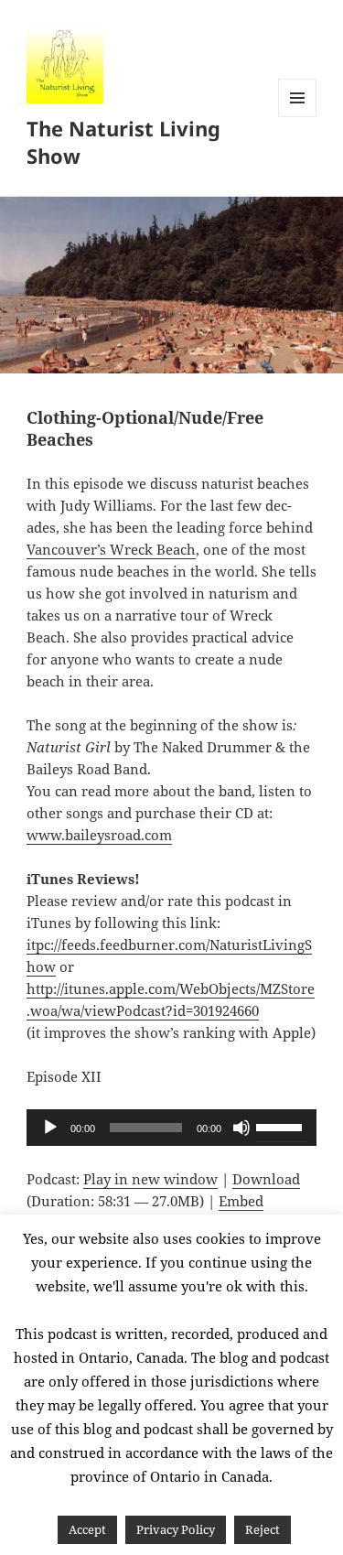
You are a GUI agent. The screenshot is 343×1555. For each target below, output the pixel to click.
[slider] (281, 1125)
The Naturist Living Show (123, 141)
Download (266, 1179)
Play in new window (150, 1179)
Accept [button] (87, 1529)
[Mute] (241, 1127)
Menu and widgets (297, 116)
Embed (241, 1201)
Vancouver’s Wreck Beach (111, 549)
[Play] (50, 1127)
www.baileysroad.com (99, 835)
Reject (262, 1529)
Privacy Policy (175, 1529)
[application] (171, 1127)
